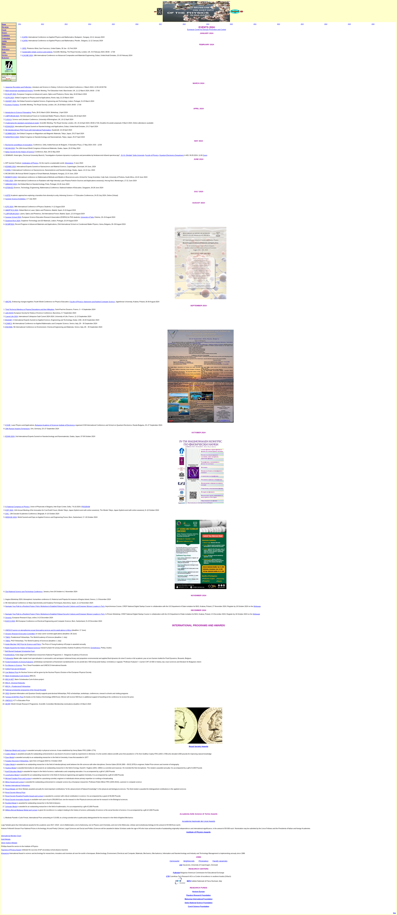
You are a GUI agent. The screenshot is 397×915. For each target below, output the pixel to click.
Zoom (205, 155)
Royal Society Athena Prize (15, 792)
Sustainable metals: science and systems (37, 52)
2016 (136, 24)
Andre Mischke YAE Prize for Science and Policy (23, 644)
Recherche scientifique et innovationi (18, 145)
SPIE (24, 48)
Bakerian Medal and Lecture (15, 750)
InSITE (7, 195)
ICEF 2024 (9, 510)
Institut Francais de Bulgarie (15, 669)
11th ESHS (9, 313)
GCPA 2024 (9, 98)
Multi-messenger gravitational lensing (19, 91)
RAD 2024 (9, 181)
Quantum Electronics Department (171, 155)
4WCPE (8, 302)
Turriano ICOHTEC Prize (14, 697)
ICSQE (7, 425)
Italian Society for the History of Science (19, 152)
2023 (302, 24)
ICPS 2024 (9, 207)
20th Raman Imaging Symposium (17, 429)
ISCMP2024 (9, 224)
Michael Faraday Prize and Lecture (18, 778)
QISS (7, 693)
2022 (278, 24)
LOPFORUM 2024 (12, 214)
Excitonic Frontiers (12, 105)
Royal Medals (10, 789)
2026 (373, 24)
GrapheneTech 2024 (12, 221)
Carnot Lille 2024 (11, 316)
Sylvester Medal (11, 806)
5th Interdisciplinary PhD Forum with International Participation (28, 130)
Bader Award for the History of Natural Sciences (22, 648)
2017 (160, 24)
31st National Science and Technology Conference (23, 591)
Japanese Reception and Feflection (18, 87)
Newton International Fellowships (17, 785)
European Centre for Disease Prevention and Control (206, 29)
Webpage (257, 606)
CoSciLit (8, 119)
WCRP (7, 704)
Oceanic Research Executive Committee (20, 634)
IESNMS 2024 (10, 166)
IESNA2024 (9, 126)
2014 (89, 24)
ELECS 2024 (10, 621)
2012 (42, 24)
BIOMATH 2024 (11, 177)
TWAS (7, 637)
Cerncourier (174, 861)
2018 (184, 24)
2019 (207, 24)
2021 (255, 24)
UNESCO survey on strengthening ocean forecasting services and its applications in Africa (38, 630)
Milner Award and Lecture (14, 782)
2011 (19, 24)
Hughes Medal (10, 768)
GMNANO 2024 (11, 184)
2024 (325, 24)
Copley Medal (10, 754)
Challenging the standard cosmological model (22, 123)
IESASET (8, 320)
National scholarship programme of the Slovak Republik (25, 690)
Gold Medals (5, 839)
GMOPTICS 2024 (11, 210)
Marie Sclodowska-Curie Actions (17, 676)
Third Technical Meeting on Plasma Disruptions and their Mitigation (29, 309)
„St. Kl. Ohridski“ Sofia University (132, 155)
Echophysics (95, 648)
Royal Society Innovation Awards (17, 799)
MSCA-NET (9, 679)
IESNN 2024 (10, 436)
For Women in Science (13, 665)
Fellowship (9, 658)
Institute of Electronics (67, 425)
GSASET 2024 (10, 101)
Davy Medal (9, 757)
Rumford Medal (11, 803)
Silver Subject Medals (9, 843)
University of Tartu (87, 217)
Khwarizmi (5, 853)
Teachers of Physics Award (11, 850)
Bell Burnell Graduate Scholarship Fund (20, 651)
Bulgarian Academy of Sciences (46, 425)
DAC (7, 514)
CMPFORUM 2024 (12, 116)
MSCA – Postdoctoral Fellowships (17, 686)
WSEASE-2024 (11, 517)
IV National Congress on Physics (17, 507)
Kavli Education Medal (13, 771)
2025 (349, 24)
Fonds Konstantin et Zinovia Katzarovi (19, 662)
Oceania (8, 618)
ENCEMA (9, 327)
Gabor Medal (10, 764)
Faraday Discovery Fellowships (16, 761)
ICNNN (8, 170)
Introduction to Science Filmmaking (18, 112)
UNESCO (9, 700)
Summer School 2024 (13, 217)
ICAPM (25, 37)
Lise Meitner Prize (12, 672)
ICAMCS (8, 323)
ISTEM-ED (9, 188)
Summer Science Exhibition (15, 199)
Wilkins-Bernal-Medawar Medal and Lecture (21, 810)
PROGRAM (85, 507)
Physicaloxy (203, 861)
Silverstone (69, 163)
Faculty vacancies (220, 861)
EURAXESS (10, 655)
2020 (231, 24)
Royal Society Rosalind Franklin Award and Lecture (24, 796)
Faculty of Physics (151, 155)
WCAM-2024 (10, 148)
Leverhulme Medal (12, 775)
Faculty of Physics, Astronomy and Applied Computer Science (92, 302)
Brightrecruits (189, 861)
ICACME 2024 (27, 55)
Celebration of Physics (30, 163)
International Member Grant (11, 836)
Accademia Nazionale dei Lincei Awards (198, 821)
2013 (66, 24)
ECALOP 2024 (10, 94)
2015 (113, 24)
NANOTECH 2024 (12, 137)
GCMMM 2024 (10, 133)
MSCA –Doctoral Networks (15, 683)
